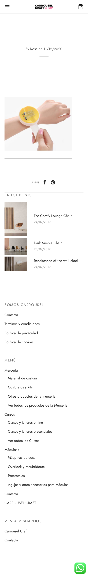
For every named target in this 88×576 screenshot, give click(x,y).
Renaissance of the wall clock (56, 260)
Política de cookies (19, 342)
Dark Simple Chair (48, 242)
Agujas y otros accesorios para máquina (38, 484)
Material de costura (22, 378)
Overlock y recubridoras (26, 466)
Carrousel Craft (16, 531)
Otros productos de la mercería (32, 396)
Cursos (10, 414)
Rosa (33, 49)
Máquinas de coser (22, 457)
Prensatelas (16, 475)
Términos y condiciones (22, 323)
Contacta (11, 314)
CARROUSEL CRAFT (20, 502)
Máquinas (12, 449)
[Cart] (80, 6)
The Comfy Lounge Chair (53, 215)
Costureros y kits (20, 387)
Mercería (11, 370)
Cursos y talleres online (25, 422)
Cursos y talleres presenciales (30, 431)
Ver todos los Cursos (23, 440)
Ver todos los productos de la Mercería (37, 405)
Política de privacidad (21, 333)
